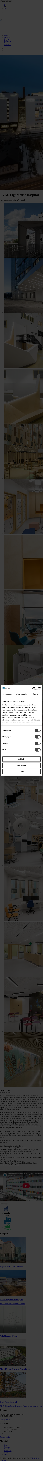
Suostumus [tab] (7, 694)
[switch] (38, 737)
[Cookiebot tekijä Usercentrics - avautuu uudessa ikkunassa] (31, 688)
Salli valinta (21, 765)
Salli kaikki (21, 759)
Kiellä (22, 771)
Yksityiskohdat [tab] (21, 694)
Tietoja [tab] (35, 694)
